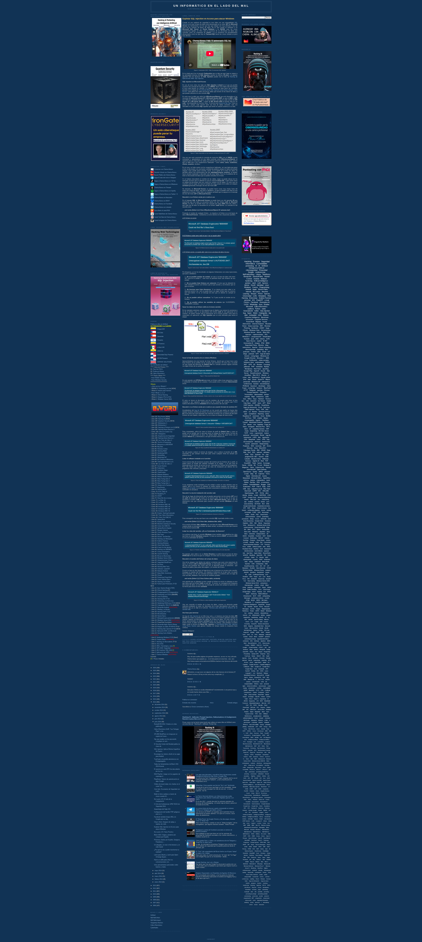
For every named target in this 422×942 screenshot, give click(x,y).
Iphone (246, 285)
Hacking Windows (163, 543)
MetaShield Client (259, 626)
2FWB (247, 600)
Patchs (251, 651)
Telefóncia (253, 857)
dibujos (266, 418)
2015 (154, 699)
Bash (245, 643)
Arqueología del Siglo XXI (162, 809)
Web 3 (266, 861)
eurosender (255, 876)
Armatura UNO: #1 (164, 511)
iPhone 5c (252, 769)
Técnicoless (248, 394)
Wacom (252, 861)
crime (262, 681)
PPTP (269, 591)
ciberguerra (266, 381)
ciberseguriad (267, 870)
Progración (246, 842)
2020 (154, 685)
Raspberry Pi (161, 494)
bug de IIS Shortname (202, 410)
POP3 (255, 705)
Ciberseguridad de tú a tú (165, 461)
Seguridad (267, 523)
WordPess (253, 868)
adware (249, 424)
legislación (265, 437)
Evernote (256, 733)
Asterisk (263, 728)
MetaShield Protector (256, 422)
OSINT (159, 496)
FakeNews (265, 420)
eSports (260, 722)
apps (245, 414)
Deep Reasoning (248, 521)
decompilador (259, 765)
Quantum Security (164, 421)
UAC (247, 401)
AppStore (263, 641)
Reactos (263, 707)
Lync (268, 823)
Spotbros (251, 855)
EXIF (247, 733)
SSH (268, 486)
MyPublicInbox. (257, 831)
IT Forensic (160, 343)
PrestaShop (247, 653)
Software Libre (249, 362)
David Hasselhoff (260, 527)
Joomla (264, 476)
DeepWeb (251, 536)
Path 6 (246, 677)
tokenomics (247, 347)
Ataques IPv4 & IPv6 (164, 397)
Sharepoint (267, 549)
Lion (264, 576)
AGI (268, 776)
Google (251, 272)
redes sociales (264, 360)
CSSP (259, 788)
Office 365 (253, 499)
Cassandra (265, 788)
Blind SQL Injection (225, 639)
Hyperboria (263, 698)
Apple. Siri (259, 782)
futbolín (248, 883)
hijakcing (258, 885)
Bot (261, 542)
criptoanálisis (260, 480)
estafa (265, 874)
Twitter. (268, 857)
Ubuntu (263, 375)
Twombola (245, 859)
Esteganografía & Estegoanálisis (167, 592)
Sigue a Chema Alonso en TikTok (165, 181)
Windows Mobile (248, 570)
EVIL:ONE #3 (162, 491)
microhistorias (265, 384)
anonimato (256, 416)
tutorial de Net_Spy (225, 103)
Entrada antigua (232, 703)
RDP (248, 508)
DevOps (252, 482)
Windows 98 (267, 863)
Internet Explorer (258, 324)
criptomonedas (258, 334)
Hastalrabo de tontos (263, 506)
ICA (265, 591)
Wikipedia (261, 634)
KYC (244, 741)
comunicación (255, 681)
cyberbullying (247, 559)
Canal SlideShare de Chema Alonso (165, 214)
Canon (254, 731)
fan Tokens (261, 401)
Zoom (249, 658)
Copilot (256, 621)
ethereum (258, 441)
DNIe (267, 504)
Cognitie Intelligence (265, 664)
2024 (154, 673)
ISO (246, 812)
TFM (256, 713)
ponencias (255, 896)
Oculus (258, 836)
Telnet (259, 857)
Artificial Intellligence (248, 784)
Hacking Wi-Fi (161, 489)
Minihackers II (162, 423)
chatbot (259, 418)
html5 (260, 559)
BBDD (268, 641)
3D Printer (258, 504)
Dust (249, 452)
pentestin (267, 636)
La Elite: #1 (162, 500)
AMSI (260, 726)
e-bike (266, 720)
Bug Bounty (161, 487)
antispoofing (266, 596)
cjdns (245, 765)
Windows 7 (246, 336)
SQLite (260, 523)
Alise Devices (251, 728)
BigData (258, 321)
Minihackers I (162, 425)
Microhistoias (267, 743)
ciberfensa (259, 763)
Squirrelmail (265, 754)
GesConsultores (256, 803)
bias (248, 489)
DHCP (234, 639)
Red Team (160, 534)
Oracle (263, 371)
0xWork (259, 776)
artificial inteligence (248, 718)
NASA (252, 833)
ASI (261, 778)
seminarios (246, 641)
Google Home (259, 521)
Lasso (266, 671)
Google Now (255, 806)
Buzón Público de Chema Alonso (164, 175)
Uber (260, 713)
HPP (267, 668)
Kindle (261, 818)
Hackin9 (247, 671)
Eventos (256, 262)
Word (267, 761)
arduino (252, 480)
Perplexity (246, 446)
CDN (262, 690)
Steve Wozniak (260, 568)
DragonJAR (160, 329)
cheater (261, 718)
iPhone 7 (258, 769)
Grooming (247, 623)
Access (193, 639)
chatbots (250, 501)
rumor (254, 900)
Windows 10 (264, 356)
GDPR (255, 491)
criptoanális (250, 872)
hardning (252, 885)
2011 (154, 891)
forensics (248, 461)
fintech (257, 878)
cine (254, 424)
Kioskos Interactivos (263, 623)
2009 (154, 897)
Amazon (259, 388)
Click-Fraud (266, 589)
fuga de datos (195, 641)
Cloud (254, 379)
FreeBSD (248, 801)
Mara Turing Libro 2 (163, 481)
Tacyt (254, 399)
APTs (269, 660)
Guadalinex (267, 806)
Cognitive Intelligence (252, 317)
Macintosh (259, 673)
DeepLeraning (248, 795)
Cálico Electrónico (159, 373)
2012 (154, 888)
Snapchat (262, 653)
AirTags (265, 726)
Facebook (254, 302)
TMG (244, 857)
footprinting (253, 431)
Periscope (266, 840)
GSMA (249, 546)
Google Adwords (265, 803)
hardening (248, 281)
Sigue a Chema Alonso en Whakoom (166, 184)
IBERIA (265, 810)
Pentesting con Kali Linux (165, 601)
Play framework (261, 748)
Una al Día (160, 644)
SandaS (268, 632)
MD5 (244, 825)
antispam (267, 471)
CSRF (254, 512)
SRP (264, 846)
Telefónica (266, 274)
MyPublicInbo (265, 829)
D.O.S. (257, 519)
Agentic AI (256, 461)
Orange (267, 675)
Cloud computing (265, 347)
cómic (259, 439)
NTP (269, 703)
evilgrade (266, 722)
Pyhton (251, 677)
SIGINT (255, 846)
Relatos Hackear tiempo (165, 476)
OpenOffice (266, 478)
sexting (269, 510)
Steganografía (266, 609)
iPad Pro (254, 887)
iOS (253, 300)
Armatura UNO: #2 (164, 509)
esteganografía (249, 420)
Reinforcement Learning (264, 750)
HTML (247, 454)
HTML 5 (261, 647)
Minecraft (246, 829)
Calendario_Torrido (249, 450)
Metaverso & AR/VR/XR (165, 444)
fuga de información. (254, 881)
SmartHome (265, 405)
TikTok (262, 493)
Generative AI (248, 343)
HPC (245, 808)
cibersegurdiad (267, 763)
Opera (258, 529)
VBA (264, 859)
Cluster (159, 575)
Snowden (263, 853)
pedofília (260, 891)
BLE (263, 504)
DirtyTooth (248, 491)
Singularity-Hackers (157, 923)
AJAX (244, 778)
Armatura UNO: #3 (164, 506)
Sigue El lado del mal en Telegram (165, 177)
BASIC (253, 600)
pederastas (252, 771)
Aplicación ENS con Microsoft (166, 631)
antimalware (259, 362)
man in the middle (253, 724)
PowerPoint (246, 707)
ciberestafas (258, 394)
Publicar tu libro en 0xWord (159, 324)
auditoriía (254, 870)
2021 (154, 682)
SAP (243, 709)
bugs (267, 328)
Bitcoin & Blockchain (164, 556)
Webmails (265, 459)
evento (259, 516)
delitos (263, 615)
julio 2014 (158, 719)
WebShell (245, 863)
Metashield (246, 478)
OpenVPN (245, 651)
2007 (154, 902)
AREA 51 (159, 351)
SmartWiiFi (252, 853)
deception (255, 658)
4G (246, 574)
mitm (260, 315)
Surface (246, 756)
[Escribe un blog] (185, 634)
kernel (263, 510)
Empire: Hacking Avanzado (166, 513)
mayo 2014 (158, 870)
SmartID (268, 579)
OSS (249, 836)
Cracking (267, 364)
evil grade (192, 488)
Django (267, 694)
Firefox (253, 351)
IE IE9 (265, 341)
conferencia (248, 384)
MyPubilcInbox (248, 630)
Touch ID (267, 756)
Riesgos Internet (162, 530)
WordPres (260, 868)
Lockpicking (261, 741)
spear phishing (248, 504)
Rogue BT (252, 752)
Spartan (246, 855)
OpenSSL (259, 555)
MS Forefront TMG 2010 (164, 650)
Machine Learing (265, 825)
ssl (250, 411)
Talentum (261, 399)
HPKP (263, 735)
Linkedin (247, 459)
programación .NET (251, 456)
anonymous (263, 583)
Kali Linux (267, 407)
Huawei (260, 810)
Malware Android (162, 571)
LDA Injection (267, 818)
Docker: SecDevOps (163, 536)
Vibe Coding (251, 581)
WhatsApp (253, 304)
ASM (249, 574)
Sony (268, 653)
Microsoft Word (254, 628)
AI (256, 266)
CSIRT (251, 788)
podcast (251, 354)
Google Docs (246, 806)
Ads (244, 553)
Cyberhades (154, 927)
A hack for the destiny (164, 547)
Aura (260, 304)
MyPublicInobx (249, 746)
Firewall (245, 422)
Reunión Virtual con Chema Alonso (165, 172)
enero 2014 (158, 882)
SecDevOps (265, 529)
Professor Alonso (158, 371)
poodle (261, 896)
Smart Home (264, 514)
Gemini (246, 356)
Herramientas (265, 330)
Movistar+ (267, 422)
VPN (263, 439)
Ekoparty (159, 340)
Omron (263, 836)
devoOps (267, 765)
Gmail (264, 351)
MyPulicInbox (246, 833)
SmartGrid (245, 853)
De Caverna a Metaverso (165, 459)
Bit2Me (268, 416)
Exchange (251, 696)
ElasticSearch (265, 795)
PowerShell (250, 321)
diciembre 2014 (160, 704)
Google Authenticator (249, 506)
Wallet (262, 611)
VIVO (256, 634)
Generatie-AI (247, 735)
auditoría (213, 639)
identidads (248, 889)
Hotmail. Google (252, 810)
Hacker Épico (161, 616)
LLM (259, 283)
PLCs (244, 579)
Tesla (244, 634)
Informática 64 (256, 476)
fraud (264, 767)
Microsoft (249, 306)
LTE (257, 701)
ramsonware (266, 898)
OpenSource (247, 471)
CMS (253, 564)
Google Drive (266, 666)
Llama (267, 414)
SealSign (245, 540)
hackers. (259, 883)
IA (259, 266)
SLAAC (252, 609)
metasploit (252, 315)
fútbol (267, 585)
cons (246, 360)
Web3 (255, 313)
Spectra (267, 294)
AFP (257, 726)
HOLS (250, 698)
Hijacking (261, 414)
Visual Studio (261, 540)
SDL (265, 752)
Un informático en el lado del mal (211, 5)
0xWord (153, 915)
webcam (259, 452)
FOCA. (249, 799)
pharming (246, 773)
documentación (248, 441)
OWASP (260, 538)
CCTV (257, 690)
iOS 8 (268, 885)
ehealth (252, 542)
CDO (245, 439)
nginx (244, 686)
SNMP (257, 632)
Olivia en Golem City (165, 431)
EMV (252, 666)
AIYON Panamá (161, 358)
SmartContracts (255, 373)
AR (252, 778)
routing (245, 688)
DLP (266, 574)
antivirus (246, 480)
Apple (255, 289)
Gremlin (250, 606)
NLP (259, 746)
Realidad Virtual (247, 549)
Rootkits (252, 568)
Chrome (267, 390)
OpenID (260, 838)
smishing (246, 902)
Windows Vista (254, 330)
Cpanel (255, 692)
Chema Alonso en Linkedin (162, 207)
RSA (258, 482)
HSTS (254, 591)
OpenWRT (247, 840)
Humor (267, 276)
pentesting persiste (263, 893)
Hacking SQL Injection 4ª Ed (166, 629)
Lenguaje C (248, 673)
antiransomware (250, 516)
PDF (262, 409)
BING (268, 343)
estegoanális (250, 767)
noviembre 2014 (160, 707)
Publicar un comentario (189, 699)
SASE (245, 846)
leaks (257, 542)
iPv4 (244, 379)
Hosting (253, 671)
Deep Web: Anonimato (164, 573)
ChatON (246, 791)
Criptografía (263, 313)
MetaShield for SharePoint (251, 827)
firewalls (268, 658)
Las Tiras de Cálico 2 (165, 464)
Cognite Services (253, 664)
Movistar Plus (260, 426)
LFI (268, 566)
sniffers (245, 484)
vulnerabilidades (254, 484)
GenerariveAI (255, 801)
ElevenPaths (258, 276)
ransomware (254, 435)
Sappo (258, 609)
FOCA (235, 402)
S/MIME (252, 632)
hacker (259, 463)
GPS (250, 364)
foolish (263, 501)
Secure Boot (261, 709)
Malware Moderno (163, 474)
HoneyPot (253, 623)
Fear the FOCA (158, 369)
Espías (245, 696)
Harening (267, 808)
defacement (255, 615)
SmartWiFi (247, 463)
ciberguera (254, 720)
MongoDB (262, 649)
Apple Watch (258, 662)
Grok (255, 668)
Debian (246, 482)
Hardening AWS (162, 453)
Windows (193, 643)
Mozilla (266, 628)
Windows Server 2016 (165, 399)
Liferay (265, 821)
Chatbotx (252, 791)
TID (244, 424)
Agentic (258, 420)
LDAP (254, 403)
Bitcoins (261, 345)
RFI (248, 579)
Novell (256, 606)
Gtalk (246, 698)
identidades (266, 887)
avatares (268, 570)
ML (255, 465)
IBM (258, 450)
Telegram (252, 390)
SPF (256, 493)
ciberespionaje (250, 349)
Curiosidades (261, 264)
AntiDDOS (258, 561)
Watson (257, 861)
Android (248, 289)
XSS (257, 339)
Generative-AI (265, 302)
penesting (266, 891)
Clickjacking (259, 564)
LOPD (254, 437)
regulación (247, 617)
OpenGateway (249, 493)
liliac (246, 771)
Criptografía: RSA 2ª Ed (164, 605)
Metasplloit (262, 827)
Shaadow (268, 709)
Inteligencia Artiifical (264, 739)
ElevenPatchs (246, 797)
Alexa (256, 448)
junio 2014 (158, 721)
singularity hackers (259, 429)
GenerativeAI (248, 311)
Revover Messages (260, 844)
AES (251, 641)
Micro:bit (264, 703)
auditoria (253, 763)
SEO (252, 446)
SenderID (254, 579)
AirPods (250, 619)
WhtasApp (260, 863)
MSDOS (245, 555)
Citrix (268, 386)
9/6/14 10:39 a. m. (194, 664)
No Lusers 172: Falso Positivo (163, 832)
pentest (247, 283)
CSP (255, 788)
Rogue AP (246, 632)
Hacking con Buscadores (165, 641)
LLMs (255, 296)
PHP (252, 366)
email (262, 585)
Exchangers (268, 797)
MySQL (266, 366)
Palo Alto (260, 705)
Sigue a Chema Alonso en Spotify (165, 191)
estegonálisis (247, 876)
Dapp (245, 694)
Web (262, 861)
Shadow (246, 711)
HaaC (255, 576)
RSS (253, 452)
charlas (256, 279)
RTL (258, 707)
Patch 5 (260, 840)
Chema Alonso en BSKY (162, 201)
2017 (154, 693)
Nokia (263, 746)
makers (266, 433)
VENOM (268, 859)
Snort (257, 853)
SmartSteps (258, 754)
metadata (259, 366)
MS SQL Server (264, 431)
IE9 (245, 529)
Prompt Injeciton (255, 842)
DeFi (269, 519)
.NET (245, 364)
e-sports (255, 559)
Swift (250, 756)
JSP (269, 647)
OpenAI (256, 371)
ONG (251, 523)
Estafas (266, 304)
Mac (259, 437)
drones (250, 495)
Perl (256, 651)
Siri (263, 454)
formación (247, 276)
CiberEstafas (161, 472)
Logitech (253, 823)
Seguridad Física (251, 345)
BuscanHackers (252, 643)
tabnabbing (266, 902)
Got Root (160, 564)
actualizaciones (257, 716)
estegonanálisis (248, 683)
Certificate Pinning (258, 574)
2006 (154, 905)
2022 (154, 679)
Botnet (262, 435)
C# (268, 662)
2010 (154, 894)
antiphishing (265, 499)
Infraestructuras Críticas (165, 560)
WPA (245, 679)
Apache (254, 347)
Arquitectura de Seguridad (166, 436)
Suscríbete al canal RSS (162, 210)
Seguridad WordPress (164, 562)
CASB (246, 788)
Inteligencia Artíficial (259, 814)
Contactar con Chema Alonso (163, 169)
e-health (245, 542)
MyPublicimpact (156, 920)
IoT (269, 351)
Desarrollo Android (163, 607)
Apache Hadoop (258, 619)
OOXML (257, 405)
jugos (259, 889)
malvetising (265, 889)
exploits (247, 396)
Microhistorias (161, 614)
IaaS (245, 739)
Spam (249, 313)
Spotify (255, 471)
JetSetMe (250, 818)
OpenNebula (267, 838)
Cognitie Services (264, 791)
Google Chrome (249, 358)
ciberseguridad (251, 270)
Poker (265, 705)
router (269, 686)
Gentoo (268, 696)
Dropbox (245, 576)
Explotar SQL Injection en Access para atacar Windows (208, 19)
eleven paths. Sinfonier (252, 874)
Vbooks (261, 557)
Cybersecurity (259, 467)
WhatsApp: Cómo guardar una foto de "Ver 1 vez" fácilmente (215, 785)
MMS (253, 825)
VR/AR (263, 450)
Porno (261, 606)
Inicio (211, 703)
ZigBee (266, 868)
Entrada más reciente (189, 703)
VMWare (265, 713)
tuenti (268, 480)
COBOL (249, 731)
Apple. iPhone (267, 782)
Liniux (248, 823)
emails (261, 874)
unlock (251, 904)
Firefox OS (261, 799)
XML (263, 656)
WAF (266, 557)
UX (252, 634)
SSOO (252, 754)
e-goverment (259, 433)
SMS (267, 358)
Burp (268, 728)
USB (244, 489)
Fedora (263, 696)
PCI (251, 705)
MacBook (252, 555)
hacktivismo (266, 441)
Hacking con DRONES (164, 549)
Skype (254, 508)
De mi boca (264, 793)
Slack (263, 711)
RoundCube (260, 752)
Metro (267, 827)
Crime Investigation (163, 551)
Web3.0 (259, 656)
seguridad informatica (262, 900)
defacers (260, 720)
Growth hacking (253, 647)
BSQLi (252, 519)
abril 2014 (158, 873)
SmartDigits (265, 851)
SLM (261, 549)
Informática (255, 812)
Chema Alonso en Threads (162, 187)
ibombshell (260, 572)
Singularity (257, 711)
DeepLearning (264, 444)
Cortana (247, 645)
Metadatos (215, 641)
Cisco (260, 589)
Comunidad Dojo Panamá (164, 354)
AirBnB (245, 690)
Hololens (245, 810)
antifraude (268, 634)
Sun (259, 499)
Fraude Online (161, 639)
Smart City (261, 579)
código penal (251, 765)
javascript (246, 381)
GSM (266, 456)
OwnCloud (254, 840)
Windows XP (256, 381)
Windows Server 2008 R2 (258, 761)
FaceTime (265, 645)
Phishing (247, 328)
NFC (259, 491)
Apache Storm (266, 780)
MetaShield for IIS (257, 743)
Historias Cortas (162, 449)
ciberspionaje (249, 585)
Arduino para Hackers (164, 521)
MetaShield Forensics (250, 675)
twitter (256, 311)
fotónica (256, 683)
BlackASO (251, 690)
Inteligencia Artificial (256, 268)
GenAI (253, 285)
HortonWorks (246, 737)
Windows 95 (251, 679)
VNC (251, 758)
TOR (254, 418)
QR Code (266, 630)
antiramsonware (247, 870)
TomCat (262, 756)
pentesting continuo (257, 598)
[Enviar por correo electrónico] (183, 634)
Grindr (260, 806)
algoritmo (262, 531)
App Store (250, 553)
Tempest (252, 540)
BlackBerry (248, 602)
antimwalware (245, 763)
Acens (251, 662)
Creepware (261, 692)
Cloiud (257, 791)
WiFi (261, 326)
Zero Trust (261, 679)
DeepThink (261, 694)
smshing (259, 688)
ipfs (270, 769)
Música (265, 315)
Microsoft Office (226, 641)
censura (256, 613)
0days (264, 587)
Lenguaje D (259, 821)
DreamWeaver (256, 795)
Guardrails (261, 668)
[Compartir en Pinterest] (192, 634)
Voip (268, 439)
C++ (269, 786)
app (245, 501)
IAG (266, 647)
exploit (259, 341)
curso (251, 433)
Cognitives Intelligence (250, 604)
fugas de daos (264, 881)
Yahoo (252, 467)
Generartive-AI (263, 801)
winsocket (261, 904)
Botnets (254, 411)
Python (257, 309)
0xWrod (264, 776)
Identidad (260, 285)
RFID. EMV (263, 842)
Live (254, 673)
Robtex (268, 707)
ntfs (255, 891)
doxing (245, 495)
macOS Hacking (162, 554)
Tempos (253, 294)
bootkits (245, 636)
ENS (268, 484)
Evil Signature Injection (257, 797)
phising (244, 726)
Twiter (263, 857)
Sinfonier (258, 454)
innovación (249, 319)
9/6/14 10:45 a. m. (194, 682)
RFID (268, 546)
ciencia (245, 615)
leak (249, 379)
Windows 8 (255, 377)
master (267, 572)
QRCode (252, 707)
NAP (255, 746)
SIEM (250, 846)
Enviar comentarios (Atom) (200, 707)
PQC (257, 514)
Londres (259, 823)
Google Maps (247, 591)
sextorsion (267, 559)
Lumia (264, 823)
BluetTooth (264, 786)
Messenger (265, 512)
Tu (243, 758)
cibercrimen (247, 324)
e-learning (254, 722)
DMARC (253, 645)
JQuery (261, 816)
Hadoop (259, 591)
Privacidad (263, 270)
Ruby (264, 486)
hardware (254, 328)
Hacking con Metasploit (164, 539)
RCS (255, 750)
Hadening (260, 808)
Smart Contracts (262, 508)
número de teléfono (252, 686)
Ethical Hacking (163, 395)
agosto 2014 (159, 716)
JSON (261, 671)
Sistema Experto (249, 851)
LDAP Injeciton (246, 821)
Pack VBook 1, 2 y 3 (158, 393)
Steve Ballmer (259, 855)
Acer (264, 778)
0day (251, 474)
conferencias (260, 272)
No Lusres (263, 833)
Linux (267, 285)
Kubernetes (161, 468)
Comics (255, 287)
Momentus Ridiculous (264, 497)
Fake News (247, 403)
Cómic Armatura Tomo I (164, 532)
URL (254, 859)
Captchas (261, 474)
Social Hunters (162, 466)
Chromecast (260, 731)
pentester (246, 435)
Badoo (268, 784)
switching (264, 660)
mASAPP (261, 636)
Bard (262, 461)
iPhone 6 (245, 724)
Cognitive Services (261, 319)
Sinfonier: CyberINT (163, 569)
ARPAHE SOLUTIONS (164, 362)
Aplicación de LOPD (162, 652)
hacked (255, 384)
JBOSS (246, 701)
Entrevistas (253, 298)
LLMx (253, 821)
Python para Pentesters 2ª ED (167, 584)
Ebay (251, 733)
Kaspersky (252, 701)
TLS (245, 581)
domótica (253, 572)
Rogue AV (245, 752)
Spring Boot (161, 519)
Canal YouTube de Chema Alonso (165, 217)
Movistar (267, 326)
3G (256, 474)
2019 (154, 688)
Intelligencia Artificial (253, 816)
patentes (250, 587)
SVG (253, 848)
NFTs (268, 426)
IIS (209, 641)
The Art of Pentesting (164, 442)
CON (268, 339)
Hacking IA (161, 419)
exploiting (260, 349)
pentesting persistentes (262, 771)
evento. (262, 876)
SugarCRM (267, 855)
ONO (269, 833)
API (264, 446)
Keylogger (249, 741)
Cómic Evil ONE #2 (164, 517)
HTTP (246, 390)
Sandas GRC (255, 653)
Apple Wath (252, 782)
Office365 (266, 491)
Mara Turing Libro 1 (163, 483)
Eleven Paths (263, 289)
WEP (255, 758)
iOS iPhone (247, 887)
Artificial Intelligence (261, 281)
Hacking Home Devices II (166, 429)
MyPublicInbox (155, 917)
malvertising (257, 660)
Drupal (268, 604)
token (259, 403)
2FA (266, 334)
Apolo (258, 728)
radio (267, 396)
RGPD (244, 844)
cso (250, 615)
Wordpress (248, 369)
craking (244, 872)
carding (250, 613)
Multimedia (253, 538)
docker (266, 394)
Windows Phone (259, 570)
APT (264, 403)
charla (246, 431)
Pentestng (253, 748)
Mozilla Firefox (256, 459)
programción (259, 898)
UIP (250, 859)
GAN (259, 512)
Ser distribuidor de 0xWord (159, 365)
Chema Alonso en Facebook (163, 204)
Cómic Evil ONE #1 (163, 526)
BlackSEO (262, 448)
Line (255, 741)
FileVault (255, 799)
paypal (268, 615)
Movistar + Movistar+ (255, 829)
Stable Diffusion (263, 594)
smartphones (251, 688)
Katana (256, 818)
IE (268, 698)
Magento (250, 626)
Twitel (254, 463)
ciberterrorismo (248, 551)
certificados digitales (254, 510)
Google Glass (249, 668)
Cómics (246, 302)
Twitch (247, 758)
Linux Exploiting (162, 596)
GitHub (250, 465)
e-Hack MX (160, 347)
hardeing (265, 883)
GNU (250, 576)
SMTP (247, 594)
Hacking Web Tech (163, 566)
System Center (249, 713)
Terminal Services (264, 411)
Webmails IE (252, 863)
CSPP (244, 497)
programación (256, 336)
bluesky (260, 870)
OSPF (244, 836)
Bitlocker (266, 619)
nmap (244, 587)
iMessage (247, 598)
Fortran (267, 799)
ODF (267, 429)
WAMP (247, 861)
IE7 (265, 566)
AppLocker (245, 782)
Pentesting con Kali (165, 388)
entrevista (252, 534)
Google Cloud (252, 497)
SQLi (251, 454)
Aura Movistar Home (260, 784)
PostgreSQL (267, 651)
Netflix (247, 514)
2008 (154, 900)
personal (247, 300)
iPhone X (265, 769)
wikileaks (266, 452)
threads (267, 773)
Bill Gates (264, 600)
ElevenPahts (267, 553)
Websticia (255, 531)
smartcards (251, 726)
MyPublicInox (265, 831)
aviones (248, 681)
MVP (264, 536)
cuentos (257, 501)
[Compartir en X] (187, 634)
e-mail (267, 300)
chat (267, 454)
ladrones (244, 660)
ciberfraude (246, 720)
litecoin (250, 660)
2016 (154, 696)
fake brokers (258, 767)
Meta (249, 529)
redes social (248, 900)
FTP (262, 544)
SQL (268, 677)
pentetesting (248, 896)
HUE (268, 735)
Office (249, 399)
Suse (267, 711)
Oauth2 (246, 499)
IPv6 (262, 343)
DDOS (245, 536)
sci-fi (267, 501)
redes (264, 309)
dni (266, 681)
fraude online (265, 377)
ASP (246, 619)
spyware (266, 551)
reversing (258, 446)
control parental (248, 527)
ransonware (253, 773)
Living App (251, 388)
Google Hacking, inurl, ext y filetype (207, 862)
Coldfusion (246, 666)
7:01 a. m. (211, 636)
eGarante (262, 658)
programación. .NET (249, 898)
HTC (249, 808)
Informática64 (251, 469)
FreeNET (267, 733)
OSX (247, 705)
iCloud (250, 636)
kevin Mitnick (258, 551)
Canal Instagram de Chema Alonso (165, 220)
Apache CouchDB (256, 780)
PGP (253, 486)
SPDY (260, 846)
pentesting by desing (250, 639)
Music (268, 576)
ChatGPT (259, 300)
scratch (267, 598)
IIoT (270, 810)
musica (262, 724)
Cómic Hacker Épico (163, 579)
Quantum (253, 386)
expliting (252, 878)
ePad (269, 872)
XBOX (261, 471)
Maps (251, 649)
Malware (264, 279)
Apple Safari (257, 553)
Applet (264, 662)
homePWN (245, 769)
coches (268, 540)
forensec (268, 878)
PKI (265, 555)
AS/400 (256, 778)
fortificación (253, 360)
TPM (248, 857)
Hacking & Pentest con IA (166, 427)
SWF (257, 848)
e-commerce (265, 482)
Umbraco (258, 859)
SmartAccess (258, 851)
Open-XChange (252, 838)
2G (265, 617)
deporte (246, 572)
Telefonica (245, 611)
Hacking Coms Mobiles (164, 633)
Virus (244, 525)
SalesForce (253, 709)
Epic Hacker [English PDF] (166, 588)
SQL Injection (194, 616)
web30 (261, 617)
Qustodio (250, 750)
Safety (262, 848)
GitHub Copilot (257, 546)
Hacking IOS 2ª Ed (163, 599)
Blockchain (265, 317)
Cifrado (245, 330)
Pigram (260, 651)
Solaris (268, 853)
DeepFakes (267, 336)
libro (266, 349)
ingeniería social (257, 489)
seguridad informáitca (263, 639)
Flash (261, 733)
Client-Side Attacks (163, 545)
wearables (246, 776)
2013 (154, 885)
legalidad (260, 424)
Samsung (254, 594)
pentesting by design (251, 893)
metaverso (260, 396)
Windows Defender (248, 866)
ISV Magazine (267, 737)
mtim (252, 891)
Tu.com (259, 465)
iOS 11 (264, 885)
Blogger (263, 484)
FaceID (266, 621)
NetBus (258, 833)
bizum (256, 718)
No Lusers (256, 292)
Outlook (267, 538)
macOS (247, 444)
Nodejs (268, 649)
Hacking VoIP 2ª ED (163, 611)
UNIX (248, 634)
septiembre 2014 (160, 713)
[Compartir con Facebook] (190, 634)
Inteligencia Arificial (253, 739)
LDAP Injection (249, 409)
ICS (260, 576)
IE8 (257, 671)
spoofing (265, 369)
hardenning (246, 885)
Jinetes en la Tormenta (164, 485)
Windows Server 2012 (164, 620)
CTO (259, 643)
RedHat (256, 549)
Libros (258, 274)
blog (266, 345)
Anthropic (256, 641)
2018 (154, 690)
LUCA (246, 304)
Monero (256, 649)
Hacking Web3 (162, 451)
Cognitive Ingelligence (262, 602)
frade (246, 881)
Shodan (259, 364)
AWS (246, 561)
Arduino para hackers (164, 390)
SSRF (262, 632)
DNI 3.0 (258, 793)
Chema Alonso (192, 669)
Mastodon (245, 568)
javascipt (266, 683)
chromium (267, 718)
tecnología (248, 512)
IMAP (252, 737)
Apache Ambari (247, 780)
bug (244, 313)
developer (261, 386)
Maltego (266, 673)
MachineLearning (247, 743)
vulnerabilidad (266, 688)
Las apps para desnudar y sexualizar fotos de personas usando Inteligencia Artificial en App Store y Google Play (216, 775)
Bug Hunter (161, 416)
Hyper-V (256, 698)
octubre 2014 (159, 710)
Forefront (258, 536)
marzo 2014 (159, 876)
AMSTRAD (262, 495)
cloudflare (247, 375)
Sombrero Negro (162, 470)
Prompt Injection (252, 392)
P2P (266, 461)
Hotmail (268, 467)
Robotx (268, 844)
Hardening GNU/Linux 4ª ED (166, 603)
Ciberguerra (161, 434)
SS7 (247, 709)
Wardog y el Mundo (163, 609)
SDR (264, 677)
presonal (266, 896)
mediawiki (246, 891)
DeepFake (261, 604)
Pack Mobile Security (158, 378)
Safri (266, 848)
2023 (154, 676)
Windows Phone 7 (259, 866)
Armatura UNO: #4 (164, 504)
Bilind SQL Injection (255, 786)
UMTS (257, 611)
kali (249, 377)
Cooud (248, 793)
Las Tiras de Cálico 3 (165, 440)
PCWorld (246, 386)
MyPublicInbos (248, 831)
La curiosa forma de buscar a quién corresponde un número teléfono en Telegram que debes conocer (215, 809)
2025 (154, 670)
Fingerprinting (264, 287)
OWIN (253, 836)
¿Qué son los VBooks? (158, 386)
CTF (252, 621)
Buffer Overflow (252, 589)
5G (269, 617)
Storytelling (161, 455)
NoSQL (261, 630)
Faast (244, 388)
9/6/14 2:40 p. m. (194, 695)
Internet (248, 292)
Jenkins (244, 818)
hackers (265, 283)
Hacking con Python (163, 581)
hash (261, 683)
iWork (255, 636)
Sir (269, 848)
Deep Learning (253, 326)
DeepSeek (252, 439)
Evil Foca (248, 418)
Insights (261, 812)
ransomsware (262, 686)
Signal (251, 711)
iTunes (259, 887)
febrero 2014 (159, 879)
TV (257, 557)
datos (246, 429)
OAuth (252, 514)
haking (268, 767)
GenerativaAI (247, 803)
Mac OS (258, 825)
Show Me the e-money (164, 498)
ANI (249, 778)
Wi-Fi (254, 596)
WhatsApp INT (162, 457)
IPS (261, 737)
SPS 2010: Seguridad (163, 648)
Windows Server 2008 (263, 581)
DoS (257, 566)
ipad (252, 339)
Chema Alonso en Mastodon (163, 197)
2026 (154, 668)
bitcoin (259, 332)
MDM (245, 626)
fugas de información (250, 407)
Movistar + (260, 358)
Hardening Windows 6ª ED (165, 637)
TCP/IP (269, 568)
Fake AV (257, 696)
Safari (253, 557)
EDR (261, 621)
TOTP (246, 433)
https (253, 396)
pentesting (250, 266)
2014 (154, 702)
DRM (266, 731)
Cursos (249, 279)
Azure (262, 416)
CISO (269, 495)
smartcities (257, 587)
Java (244, 399)
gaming (259, 390)
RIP (248, 844)
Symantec (255, 756)
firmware (263, 878)
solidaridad (261, 773)
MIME (248, 825)
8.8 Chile (159, 332)
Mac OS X (256, 375)
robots (245, 411)
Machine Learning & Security (166, 524)
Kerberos (245, 649)
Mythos (255, 630)
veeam (255, 904)
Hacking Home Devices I (166, 438)
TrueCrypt (247, 656)
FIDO (245, 799)
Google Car (258, 666)
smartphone (252, 414)
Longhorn (267, 741)
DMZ (266, 564)
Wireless (266, 373)
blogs (245, 354)
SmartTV (261, 379)
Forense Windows (162, 654)
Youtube (246, 339)
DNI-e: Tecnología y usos (165, 646)
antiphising (266, 716)
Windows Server (249, 332)
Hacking (204, 641)
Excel (260, 407)
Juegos (257, 343)
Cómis (252, 793)
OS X (253, 529)
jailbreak (247, 366)
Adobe (251, 561)
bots (267, 409)
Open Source (250, 341)
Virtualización (247, 596)
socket (252, 902)
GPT (257, 354)
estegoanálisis (260, 534)
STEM (249, 848)
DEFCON (263, 519)
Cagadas (245, 664)
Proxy (258, 409)
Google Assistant (256, 735)
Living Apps (255, 356)
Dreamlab (159, 336)
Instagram (251, 426)
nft (250, 429)
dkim (267, 493)
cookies (256, 585)
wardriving (254, 617)
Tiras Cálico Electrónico (166, 515)
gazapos (253, 883)
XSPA (259, 596)
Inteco (266, 812)
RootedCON (257, 677)
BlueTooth (267, 388)
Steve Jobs (247, 531)
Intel (264, 546)
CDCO (247, 621)
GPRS (267, 362)
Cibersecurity (266, 643)
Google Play (248, 371)
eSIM (244, 767)
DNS (183, 641)
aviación (267, 679)
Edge (268, 527)
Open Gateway (261, 469)
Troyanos (263, 392)
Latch (254, 283)
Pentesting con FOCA (164, 594)
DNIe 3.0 (259, 645)
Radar (252, 844)
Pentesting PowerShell (164, 577)
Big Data (160, 446)
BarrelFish (245, 786)
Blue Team (267, 489)
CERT (244, 731)
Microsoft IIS (260, 675)
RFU (268, 842)
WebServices (248, 716)
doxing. (264, 872)
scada (256, 495)
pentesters (254, 444)
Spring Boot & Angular (164, 528)
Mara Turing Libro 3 (163, 479)
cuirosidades (258, 872)
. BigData (253, 776)
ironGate (254, 889)
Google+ (245, 647)
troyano (261, 456)
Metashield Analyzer (254, 703)
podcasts (246, 351)
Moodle (261, 628)
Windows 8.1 (251, 525)
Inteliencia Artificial (247, 814)
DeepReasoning (249, 566)
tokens (262, 339)
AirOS (268, 778)
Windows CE (261, 758)
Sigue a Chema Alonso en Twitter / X (166, 194)
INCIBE (257, 737)
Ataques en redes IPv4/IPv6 (166, 626)
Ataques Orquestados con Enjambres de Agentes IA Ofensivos (216, 873)
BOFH (258, 600)
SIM (255, 523)
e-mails (246, 474)
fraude (265, 321)
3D (267, 534)
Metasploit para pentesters (168, 618)
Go (245, 606)
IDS (261, 566)
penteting (267, 724)
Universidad (247, 296)
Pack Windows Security (159, 380)
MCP (261, 701)
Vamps (253, 656)
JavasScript (267, 816)
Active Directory (202, 639)
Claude (268, 401)
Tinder (252, 611)
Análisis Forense (162, 541)
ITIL (250, 812)
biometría (253, 401)
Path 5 (259, 486)
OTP (244, 508)
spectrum (257, 902)
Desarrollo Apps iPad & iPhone (167, 624)
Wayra (268, 379)
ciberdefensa (264, 613)
